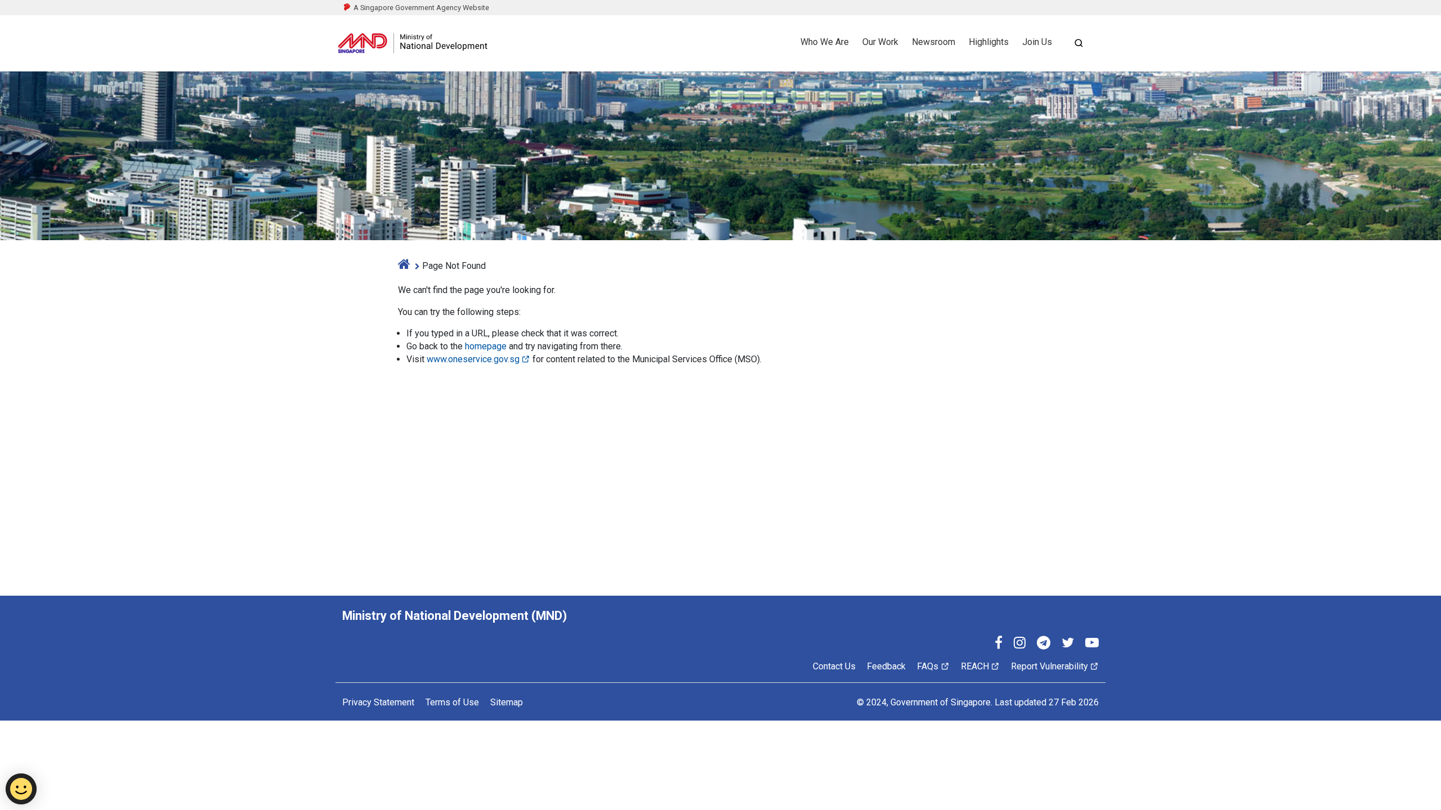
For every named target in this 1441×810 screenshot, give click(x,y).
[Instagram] (1020, 644)
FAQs (927, 666)
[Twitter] (1068, 644)
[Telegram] (1043, 644)
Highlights (989, 42)
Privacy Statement (378, 702)
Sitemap (506, 702)
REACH (975, 666)
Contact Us (834, 666)
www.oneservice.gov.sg (473, 359)
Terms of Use (452, 702)
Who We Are (824, 42)
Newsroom (933, 42)
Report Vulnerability (1049, 666)
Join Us (1037, 42)
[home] (404, 265)
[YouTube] (1092, 644)
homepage (486, 346)
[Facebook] (999, 644)
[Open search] (1078, 43)
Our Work (880, 42)
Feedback (886, 666)
